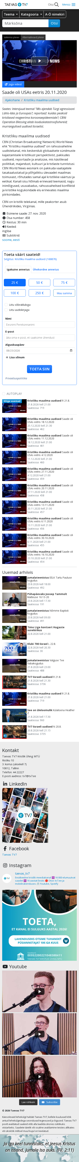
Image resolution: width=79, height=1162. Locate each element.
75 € (64, 282)
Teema (9, 14)
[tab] (18, 269)
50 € (39, 282)
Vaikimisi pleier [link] (11, 37)
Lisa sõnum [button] (17, 357)
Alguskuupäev (14, 344)
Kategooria (30, 14)
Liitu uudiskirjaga (19, 310)
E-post (9, 331)
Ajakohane (12, 100)
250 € (39, 293)
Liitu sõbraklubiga (19, 304)
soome (7, 240)
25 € (14, 282)
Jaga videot (15, 84)
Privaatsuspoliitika (16, 378)
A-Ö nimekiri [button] (54, 14)
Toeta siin (39, 369)
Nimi (8, 318)
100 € (14, 293)
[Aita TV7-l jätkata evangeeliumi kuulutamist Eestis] (39, 927)
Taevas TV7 (9, 854)
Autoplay (14, 394)
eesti (16, 240)
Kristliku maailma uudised (41, 100)
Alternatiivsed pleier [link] (33, 37)
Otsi (54, 23)
